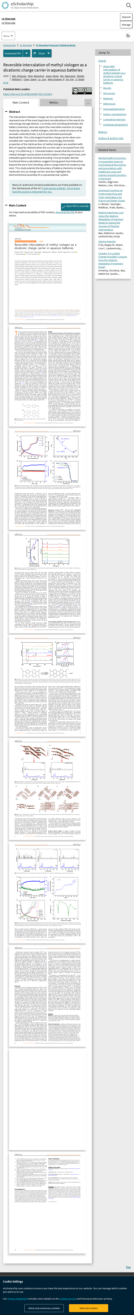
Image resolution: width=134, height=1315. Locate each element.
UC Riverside (8, 22)
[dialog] (67, 1295)
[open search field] (128, 5)
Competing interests (114, 119)
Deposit (126, 17)
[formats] (26, 53)
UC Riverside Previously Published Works (55, 45)
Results (107, 88)
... (88, 102)
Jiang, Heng (51, 76)
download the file (65, 212)
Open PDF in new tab (77, 206)
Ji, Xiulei (79, 79)
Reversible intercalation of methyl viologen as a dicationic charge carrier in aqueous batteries (114, 74)
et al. (5, 82)
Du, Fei (70, 79)
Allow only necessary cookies (44, 1308)
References (109, 103)
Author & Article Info (110, 138)
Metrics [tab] (53, 102)
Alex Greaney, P (56, 79)
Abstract (14, 112)
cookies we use (67, 1298)
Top (128, 1267)
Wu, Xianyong (67, 76)
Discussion (109, 93)
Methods (108, 98)
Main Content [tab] (21, 102)
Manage (125, 24)
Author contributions (114, 114)
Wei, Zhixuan (19, 76)
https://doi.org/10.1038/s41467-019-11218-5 (27, 94)
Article (102, 61)
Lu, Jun (42, 79)
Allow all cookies (89, 1308)
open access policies (54, 188)
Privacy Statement (17, 1298)
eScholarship (9, 45)
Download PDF (13, 53)
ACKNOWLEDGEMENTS (115, 124)
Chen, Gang (30, 79)
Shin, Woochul (36, 76)
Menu (6, 36)
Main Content (17, 205)
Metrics (102, 132)
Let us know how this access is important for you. (46, 190)
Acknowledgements (114, 109)
